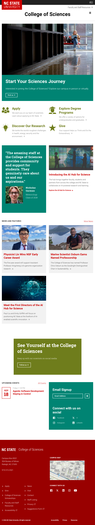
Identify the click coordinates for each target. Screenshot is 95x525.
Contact (30, 495)
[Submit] (87, 396)
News (29, 486)
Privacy (65, 520)
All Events (42, 383)
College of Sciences (47, 14)
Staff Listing (32, 500)
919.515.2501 (7, 470)
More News (88, 221)
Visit (29, 491)
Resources (74, 520)
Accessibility (55, 520)
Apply (7, 486)
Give (6, 491)
